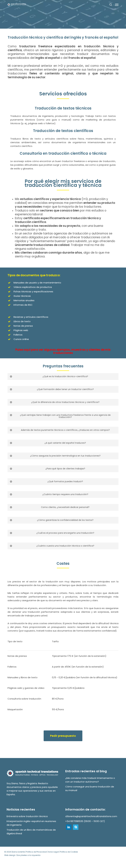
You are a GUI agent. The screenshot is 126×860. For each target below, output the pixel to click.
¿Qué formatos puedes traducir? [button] (65, 481)
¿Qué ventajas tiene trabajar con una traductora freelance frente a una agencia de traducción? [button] (65, 416)
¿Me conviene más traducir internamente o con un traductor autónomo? (90, 779)
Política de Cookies (69, 852)
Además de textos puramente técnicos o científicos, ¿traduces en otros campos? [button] (65, 430)
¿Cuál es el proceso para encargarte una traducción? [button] (65, 532)
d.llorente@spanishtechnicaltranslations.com (91, 816)
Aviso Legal (53, 852)
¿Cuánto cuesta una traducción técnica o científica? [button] (65, 545)
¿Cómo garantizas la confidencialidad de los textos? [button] (65, 520)
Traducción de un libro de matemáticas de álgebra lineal (31, 831)
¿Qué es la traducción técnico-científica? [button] (65, 376)
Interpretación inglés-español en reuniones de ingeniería (31, 823)
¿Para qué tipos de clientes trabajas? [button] (65, 468)
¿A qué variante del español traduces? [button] (65, 442)
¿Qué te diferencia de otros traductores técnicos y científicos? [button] (65, 402)
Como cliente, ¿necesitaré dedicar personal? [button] (65, 507)
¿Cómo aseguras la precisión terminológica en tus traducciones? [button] (65, 455)
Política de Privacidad (36, 852)
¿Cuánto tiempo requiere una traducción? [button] (65, 494)
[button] (116, 4)
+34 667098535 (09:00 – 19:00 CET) (85, 821)
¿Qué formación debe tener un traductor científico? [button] (65, 389)
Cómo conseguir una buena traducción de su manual (89, 788)
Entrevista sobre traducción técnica (27, 816)
